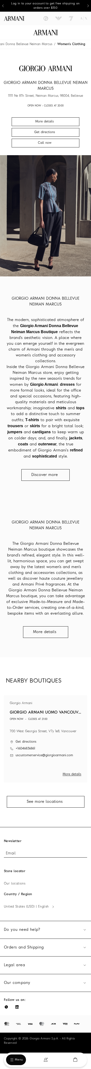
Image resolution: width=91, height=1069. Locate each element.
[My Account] (45, 1059)
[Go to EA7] (71, 18)
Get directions (26, 741)
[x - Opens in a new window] (6, 1007)
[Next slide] (88, 6)
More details (72, 774)
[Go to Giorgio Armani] (45, 18)
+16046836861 (25, 748)
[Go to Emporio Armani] (58, 18)
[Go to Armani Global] (14, 18)
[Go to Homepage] (45, 32)
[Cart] (75, 1059)
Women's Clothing (71, 44)
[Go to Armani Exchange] (83, 18)
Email (11, 853)
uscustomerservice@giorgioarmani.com (44, 755)
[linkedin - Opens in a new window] (17, 1007)
